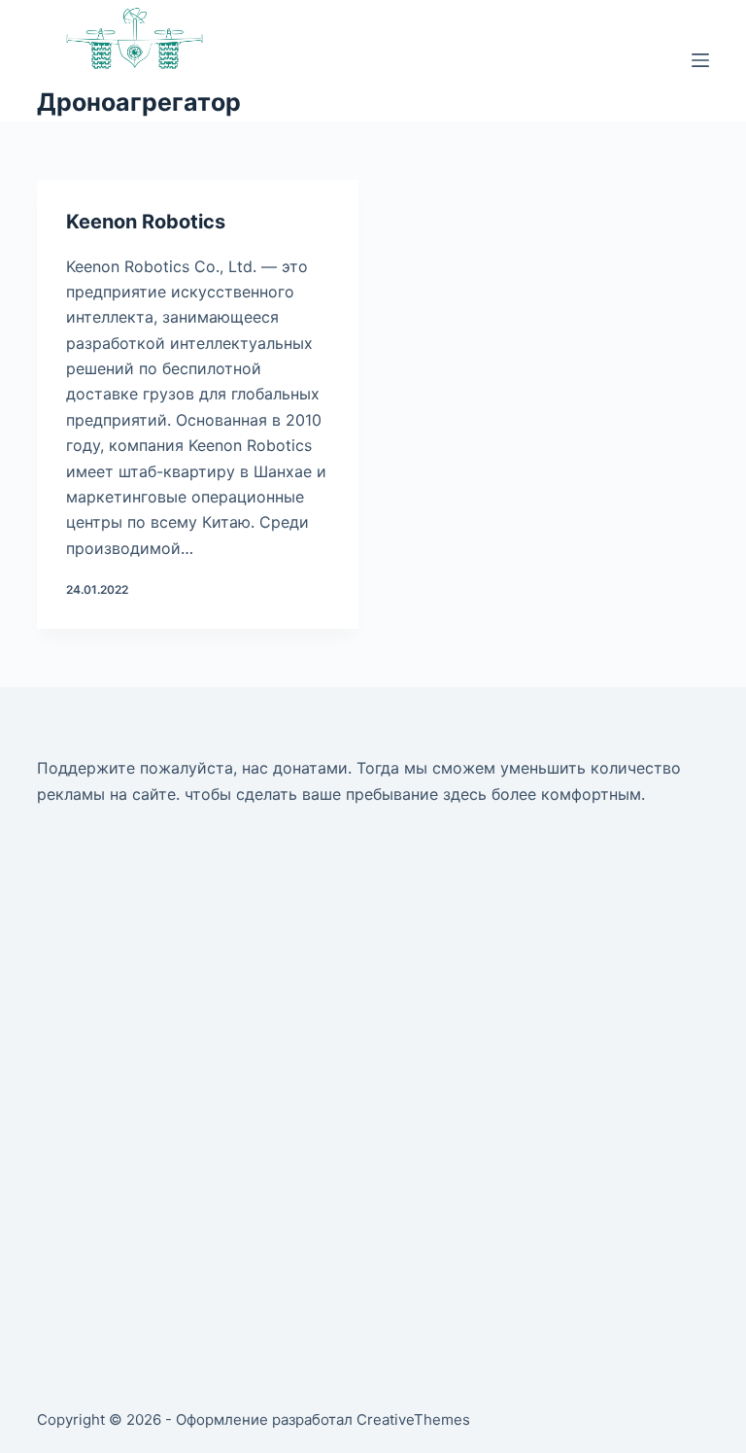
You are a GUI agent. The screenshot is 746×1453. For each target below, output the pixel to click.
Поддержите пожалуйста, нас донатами (192, 768)
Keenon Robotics (145, 221)
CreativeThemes (413, 1419)
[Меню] (700, 60)
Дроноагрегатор (139, 102)
